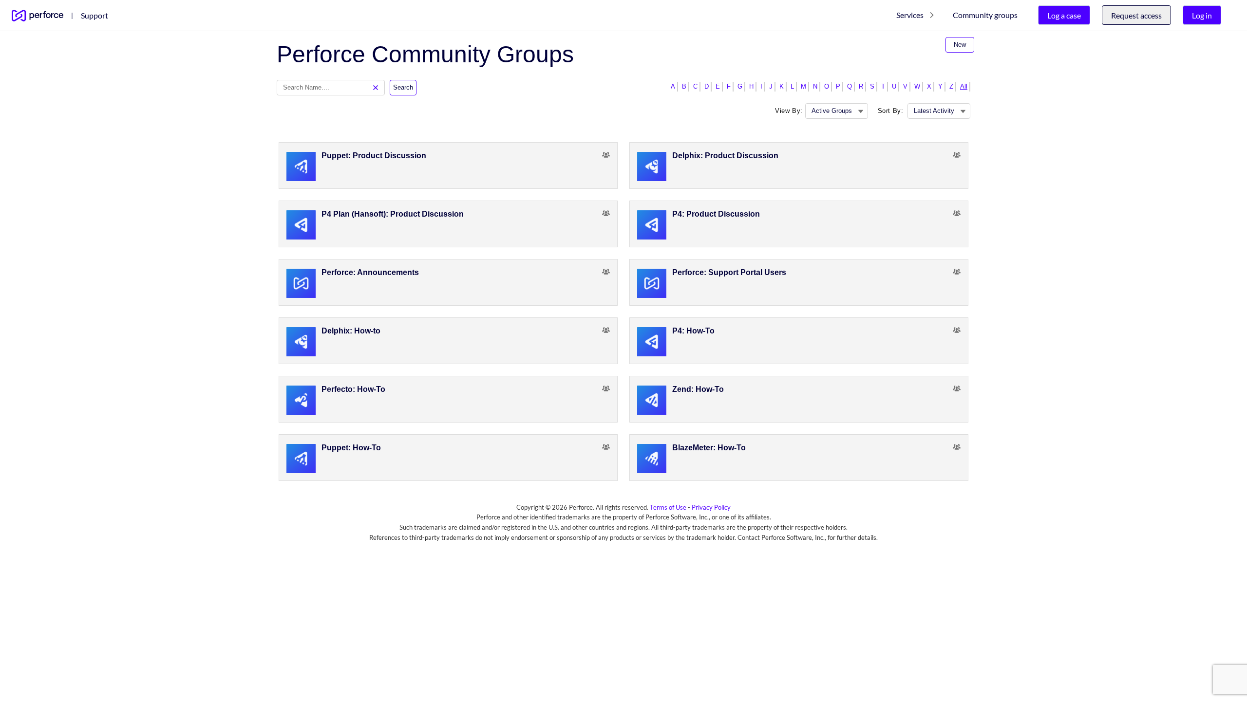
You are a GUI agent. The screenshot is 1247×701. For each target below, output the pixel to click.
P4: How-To (693, 331)
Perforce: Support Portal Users (729, 272)
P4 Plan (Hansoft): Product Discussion (392, 214)
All (963, 86)
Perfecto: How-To (353, 389)
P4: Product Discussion (716, 214)
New (960, 44)
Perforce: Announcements (370, 272)
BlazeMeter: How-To (709, 447)
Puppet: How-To (351, 447)
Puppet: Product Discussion (373, 155)
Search (403, 87)
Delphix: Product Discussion (725, 155)
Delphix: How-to (350, 331)
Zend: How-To (698, 389)
